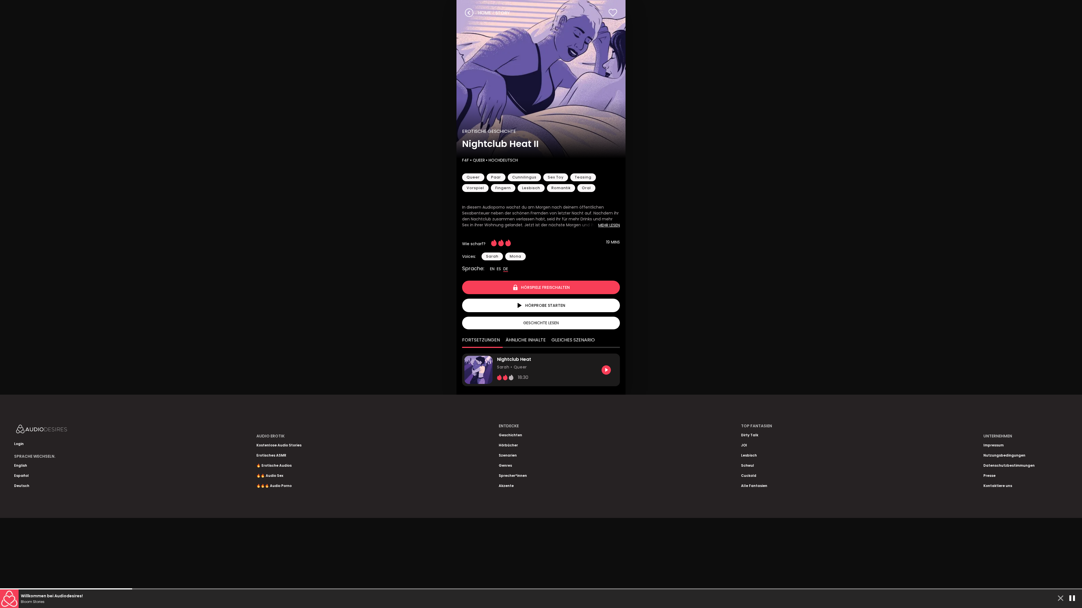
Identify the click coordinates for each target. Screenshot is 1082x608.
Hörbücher (508, 445)
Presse (989, 475)
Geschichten (510, 435)
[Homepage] (56, 430)
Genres (505, 465)
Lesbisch (749, 455)
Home (484, 13)
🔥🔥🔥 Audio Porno (274, 485)
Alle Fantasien (754, 485)
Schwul (747, 465)
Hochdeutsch (503, 160)
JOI (744, 445)
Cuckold (748, 475)
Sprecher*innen (513, 475)
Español (21, 475)
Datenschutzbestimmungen (1009, 465)
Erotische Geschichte (489, 131)
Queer (479, 160)
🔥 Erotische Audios (274, 465)
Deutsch (21, 485)
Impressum (993, 445)
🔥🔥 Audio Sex (269, 475)
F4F (466, 160)
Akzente (506, 485)
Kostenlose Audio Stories (278, 445)
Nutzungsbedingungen (1004, 455)
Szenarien (508, 455)
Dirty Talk (749, 435)
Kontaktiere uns (997, 485)
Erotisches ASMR (271, 455)
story (502, 13)
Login (19, 443)
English (20, 465)
